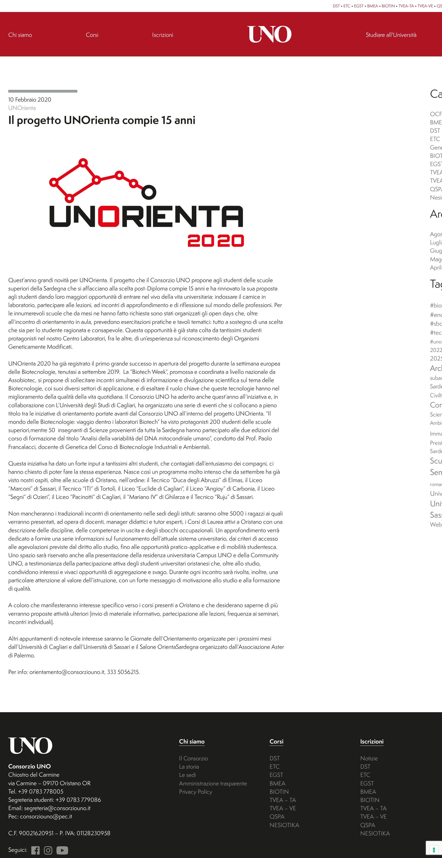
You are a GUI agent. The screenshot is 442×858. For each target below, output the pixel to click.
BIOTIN (388, 6)
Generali (42, 91)
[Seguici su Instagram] (46, 850)
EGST (358, 6)
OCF (436, 114)
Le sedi (187, 775)
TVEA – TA (283, 800)
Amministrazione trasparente (213, 783)
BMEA (372, 6)
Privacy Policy (195, 792)
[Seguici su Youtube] (61, 850)
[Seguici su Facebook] (34, 850)
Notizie (369, 758)
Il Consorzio (193, 758)
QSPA (277, 816)
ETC (346, 6)
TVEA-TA (406, 6)
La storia (189, 766)
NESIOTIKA (284, 825)
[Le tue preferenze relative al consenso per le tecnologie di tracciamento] (434, 850)
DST (336, 6)
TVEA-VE (425, 6)
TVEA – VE (283, 808)
